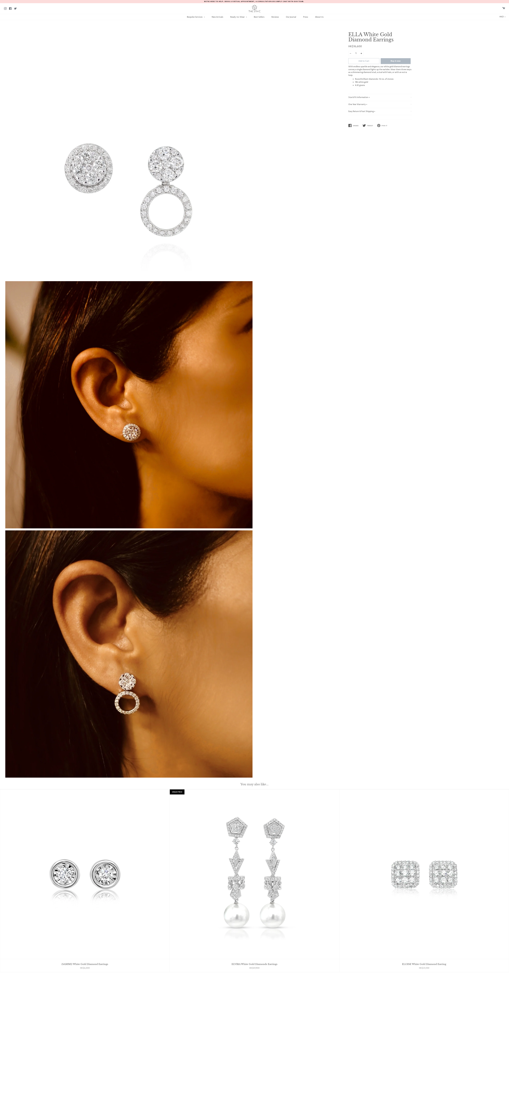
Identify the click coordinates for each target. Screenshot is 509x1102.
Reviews (275, 17)
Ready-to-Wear (237, 17)
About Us (319, 17)
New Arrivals (217, 17)
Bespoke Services (195, 17)
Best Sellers (259, 17)
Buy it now (396, 61)
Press (305, 17)
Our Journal (291, 17)
